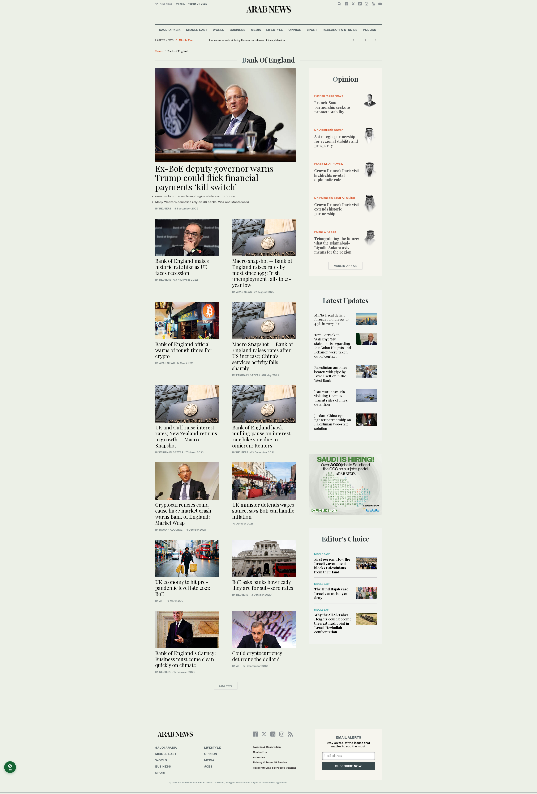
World (218, 29)
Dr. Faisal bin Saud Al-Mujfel (334, 197)
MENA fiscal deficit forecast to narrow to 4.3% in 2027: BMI (331, 319)
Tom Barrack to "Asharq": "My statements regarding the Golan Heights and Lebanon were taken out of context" (332, 345)
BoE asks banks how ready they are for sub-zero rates (262, 584)
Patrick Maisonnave (328, 95)
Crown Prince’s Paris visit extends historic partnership (336, 209)
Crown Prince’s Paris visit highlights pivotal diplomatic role (336, 175)
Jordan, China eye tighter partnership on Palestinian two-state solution (332, 422)
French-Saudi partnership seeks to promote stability (332, 107)
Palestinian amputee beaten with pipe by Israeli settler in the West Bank (331, 373)
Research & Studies (340, 29)
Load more (225, 685)
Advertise (259, 757)
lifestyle (212, 747)
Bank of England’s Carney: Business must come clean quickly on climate (185, 659)
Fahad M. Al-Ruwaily (328, 163)
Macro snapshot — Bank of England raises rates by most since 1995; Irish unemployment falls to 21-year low (262, 272)
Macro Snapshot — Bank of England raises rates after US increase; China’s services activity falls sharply (262, 356)
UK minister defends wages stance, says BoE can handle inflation (263, 510)
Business (237, 29)
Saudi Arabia (170, 29)
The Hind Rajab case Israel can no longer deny (331, 593)
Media (256, 29)
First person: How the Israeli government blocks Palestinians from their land (332, 565)
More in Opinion (345, 265)
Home (159, 51)
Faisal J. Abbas (325, 231)
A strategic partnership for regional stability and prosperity (336, 141)
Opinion (294, 29)
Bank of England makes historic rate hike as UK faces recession (182, 266)
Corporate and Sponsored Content (274, 767)
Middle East (196, 29)
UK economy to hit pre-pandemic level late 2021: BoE (182, 587)
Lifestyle (274, 29)
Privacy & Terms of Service (270, 762)
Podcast (370, 29)
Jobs (208, 766)
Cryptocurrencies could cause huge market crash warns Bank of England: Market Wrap (183, 513)
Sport (312, 29)
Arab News (166, 3)
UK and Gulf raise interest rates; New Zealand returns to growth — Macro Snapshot (186, 436)
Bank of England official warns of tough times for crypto (183, 350)
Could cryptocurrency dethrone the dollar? (257, 656)
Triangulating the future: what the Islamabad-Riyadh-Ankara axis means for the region (336, 245)
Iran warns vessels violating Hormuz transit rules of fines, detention (247, 40)
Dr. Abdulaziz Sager (328, 129)
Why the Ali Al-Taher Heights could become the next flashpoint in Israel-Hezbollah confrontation (332, 623)
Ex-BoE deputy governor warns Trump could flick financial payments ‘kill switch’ (214, 177)
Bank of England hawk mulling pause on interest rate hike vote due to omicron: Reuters (261, 436)
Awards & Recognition (267, 746)
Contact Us (260, 752)
